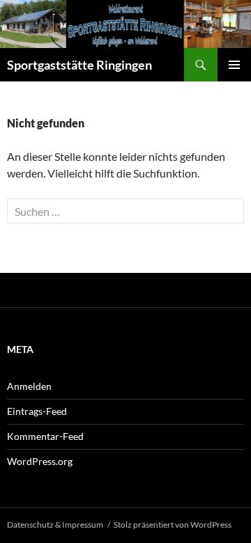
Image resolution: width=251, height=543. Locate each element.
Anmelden (29, 386)
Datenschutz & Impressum (55, 524)
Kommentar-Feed (45, 436)
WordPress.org (40, 461)
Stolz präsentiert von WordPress (172, 524)
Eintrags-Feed (37, 411)
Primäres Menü (234, 64)
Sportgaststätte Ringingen (79, 64)
